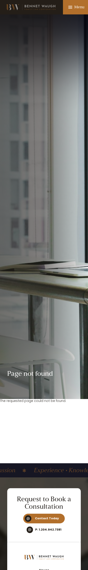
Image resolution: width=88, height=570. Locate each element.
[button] (75, 7)
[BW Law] (44, 557)
